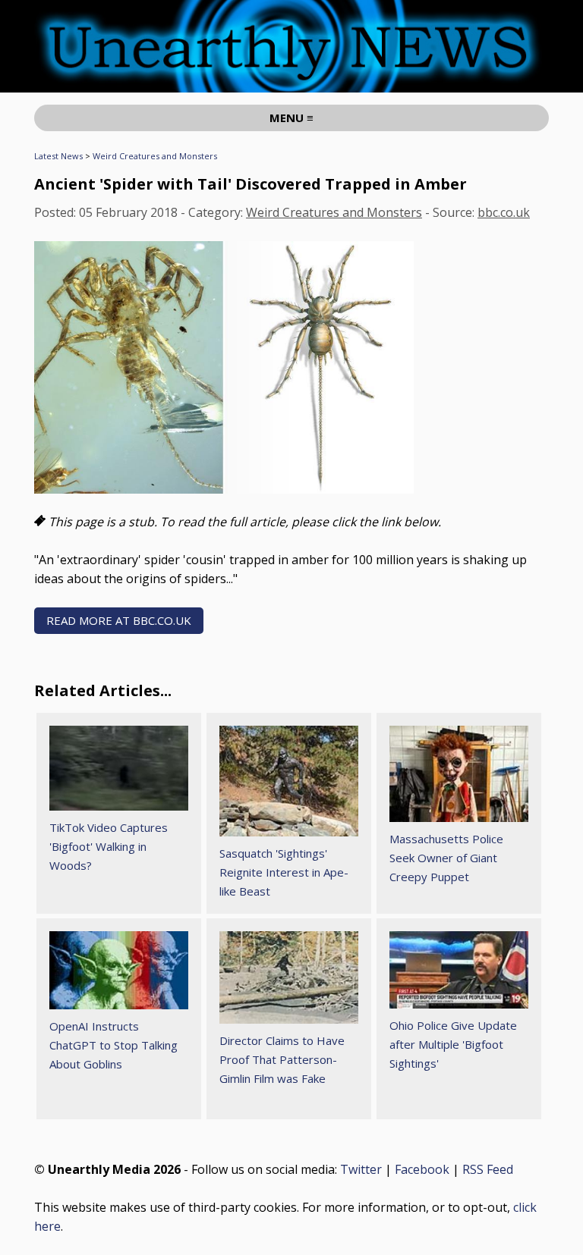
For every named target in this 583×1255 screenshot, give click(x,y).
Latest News (58, 156)
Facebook (422, 1169)
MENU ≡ (291, 117)
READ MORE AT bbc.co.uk (118, 620)
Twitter (361, 1169)
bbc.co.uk (503, 212)
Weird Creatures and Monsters (155, 156)
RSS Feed (487, 1169)
